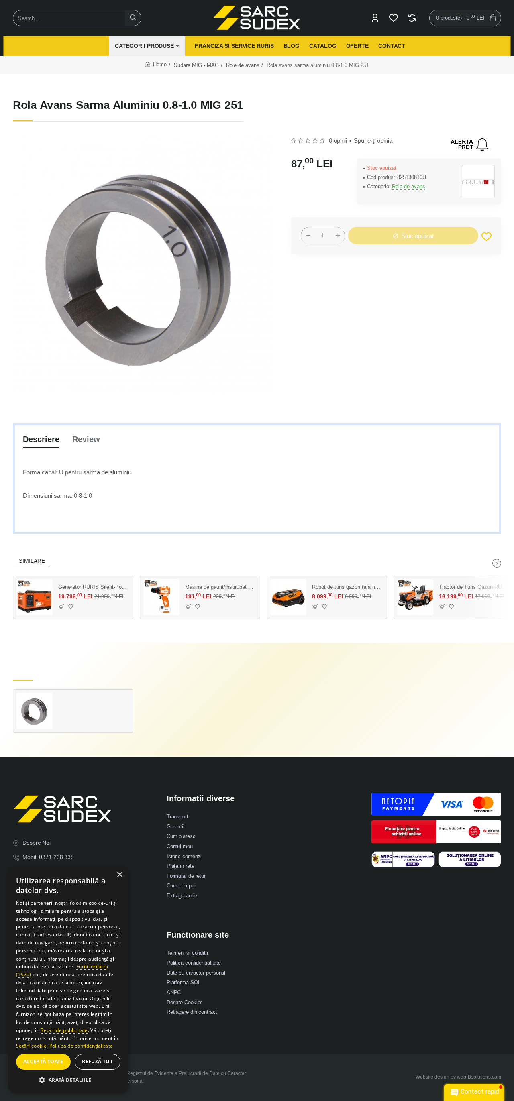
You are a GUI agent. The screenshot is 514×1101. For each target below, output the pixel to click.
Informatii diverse (201, 798)
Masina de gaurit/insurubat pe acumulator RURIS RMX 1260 (219, 587)
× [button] (119, 875)
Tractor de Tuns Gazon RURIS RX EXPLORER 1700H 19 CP (473, 587)
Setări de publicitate (64, 1030)
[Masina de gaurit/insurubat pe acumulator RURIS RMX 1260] (161, 597)
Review (86, 439)
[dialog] (68, 979)
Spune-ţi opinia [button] (373, 140)
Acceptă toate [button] (43, 1061)
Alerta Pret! (470, 144)
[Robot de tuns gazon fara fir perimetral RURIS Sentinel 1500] (288, 597)
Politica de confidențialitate (81, 1045)
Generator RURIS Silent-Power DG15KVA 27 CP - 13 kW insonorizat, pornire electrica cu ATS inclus (92, 587)
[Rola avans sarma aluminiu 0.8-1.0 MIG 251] (34, 711)
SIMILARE (32, 561)
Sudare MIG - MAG (196, 65)
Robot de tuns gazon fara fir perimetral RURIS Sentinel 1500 (346, 587)
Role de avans (242, 65)
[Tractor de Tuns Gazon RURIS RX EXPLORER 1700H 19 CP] (415, 597)
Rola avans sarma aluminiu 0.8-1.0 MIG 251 (92, 701)
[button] (486, 237)
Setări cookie (31, 1045)
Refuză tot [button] (97, 1061)
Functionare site (198, 934)
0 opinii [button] (338, 140)
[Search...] (133, 18)
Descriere (41, 439)
